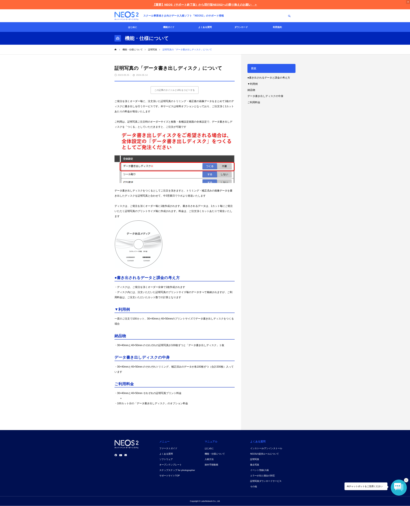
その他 (253, 486)
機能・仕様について (215, 453)
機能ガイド (168, 27)
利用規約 (277, 27)
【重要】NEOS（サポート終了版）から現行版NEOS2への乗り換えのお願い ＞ (205, 4)
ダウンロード (241, 27)
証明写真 (254, 459)
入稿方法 (209, 459)
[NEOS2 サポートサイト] (127, 15)
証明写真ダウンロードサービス (266, 481)
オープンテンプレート (170, 464)
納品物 (251, 90)
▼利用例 (252, 84)
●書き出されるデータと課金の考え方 (268, 77)
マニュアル (211, 441)
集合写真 (254, 464)
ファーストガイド (168, 448)
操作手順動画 (211, 464)
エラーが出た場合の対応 (262, 475)
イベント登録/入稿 (259, 470)
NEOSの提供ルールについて (264, 453)
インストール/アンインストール (266, 448)
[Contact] (125, 455)
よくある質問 (205, 27)
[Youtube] (120, 455)
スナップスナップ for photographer (177, 470)
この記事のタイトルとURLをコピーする (174, 90)
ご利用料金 (253, 102)
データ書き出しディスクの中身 (265, 96)
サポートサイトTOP (169, 475)
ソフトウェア (166, 459)
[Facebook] (116, 455)
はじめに (132, 27)
